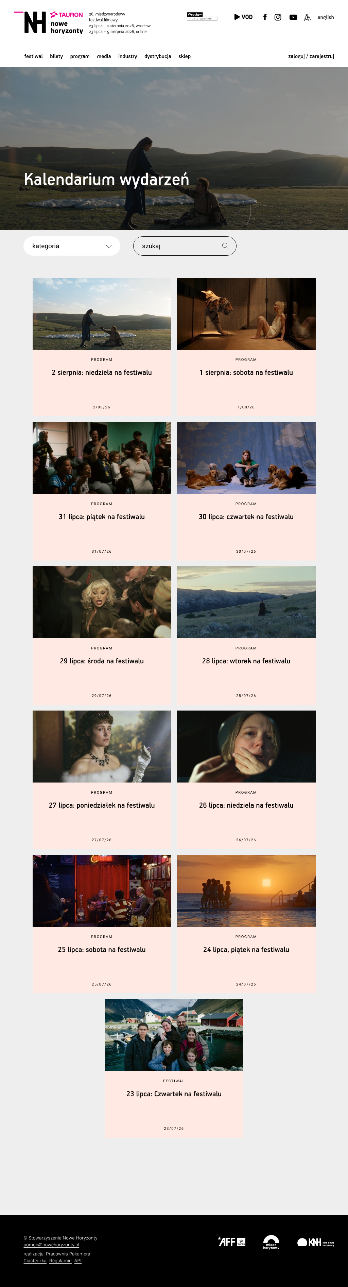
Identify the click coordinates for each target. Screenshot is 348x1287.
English (325, 17)
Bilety (56, 56)
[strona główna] (90, 22)
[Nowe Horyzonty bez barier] (307, 21)
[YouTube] (292, 21)
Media (104, 56)
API (78, 1261)
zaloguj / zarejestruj (311, 56)
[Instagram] (278, 21)
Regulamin (60, 1261)
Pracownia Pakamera (68, 1254)
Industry (127, 56)
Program (80, 56)
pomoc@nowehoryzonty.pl (51, 1245)
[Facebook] (265, 21)
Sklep (184, 56)
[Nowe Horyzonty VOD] (243, 17)
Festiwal (33, 56)
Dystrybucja (157, 56)
